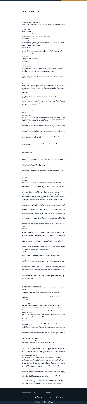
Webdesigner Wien (41, 402)
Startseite (23, 13)
